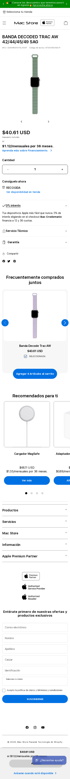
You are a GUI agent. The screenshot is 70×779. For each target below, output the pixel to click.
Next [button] (66, 4)
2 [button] (32, 494)
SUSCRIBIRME (35, 699)
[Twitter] (8, 261)
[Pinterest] (14, 261)
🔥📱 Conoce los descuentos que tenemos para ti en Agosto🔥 (35, 3)
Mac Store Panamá (27, 742)
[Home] (26, 23)
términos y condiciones (50, 690)
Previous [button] (3, 4)
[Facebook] (3, 261)
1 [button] (27, 494)
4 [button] (43, 494)
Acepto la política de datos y (34, 690)
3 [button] (37, 494)
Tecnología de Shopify (50, 742)
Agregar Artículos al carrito (35, 373)
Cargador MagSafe (27, 454)
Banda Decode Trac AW (35, 346)
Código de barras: (37, 48)
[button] (4, 23)
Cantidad (8, 160)
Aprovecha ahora (43, 5)
